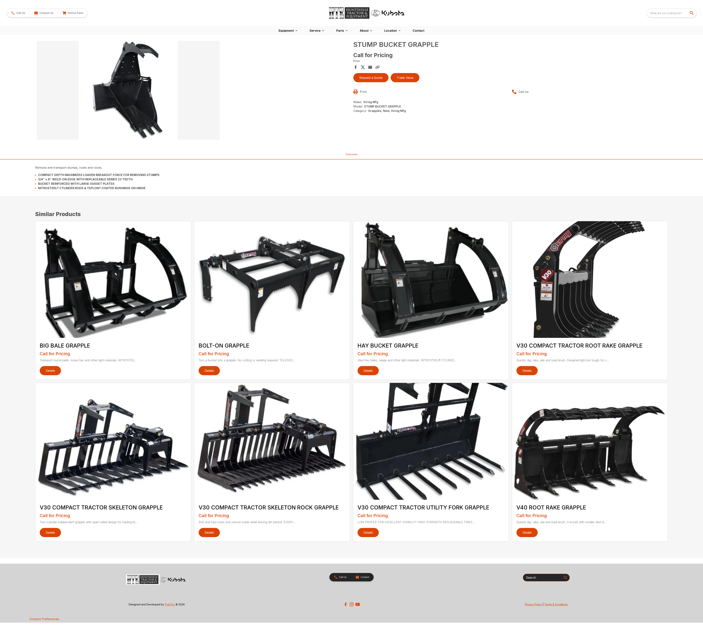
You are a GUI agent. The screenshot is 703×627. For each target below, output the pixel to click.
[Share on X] (363, 67)
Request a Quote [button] (370, 77)
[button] (18, 13)
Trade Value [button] (405, 77)
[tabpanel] (193, 91)
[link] (73, 13)
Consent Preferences (44, 619)
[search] (692, 13)
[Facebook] (345, 604)
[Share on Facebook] (355, 67)
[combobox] (671, 13)
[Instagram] (351, 604)
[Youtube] (357, 604)
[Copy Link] (377, 67)
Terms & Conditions (556, 604)
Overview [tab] (351, 154)
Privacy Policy (533, 604)
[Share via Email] (370, 67)
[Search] (565, 577)
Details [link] (50, 370)
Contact (418, 30)
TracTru (169, 604)
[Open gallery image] (128, 90)
